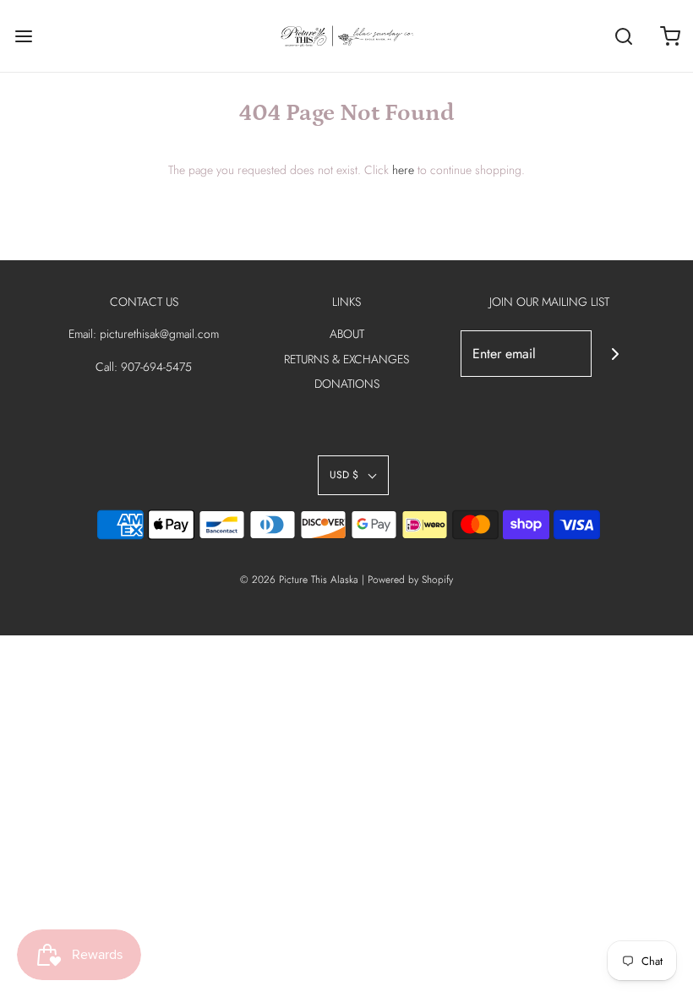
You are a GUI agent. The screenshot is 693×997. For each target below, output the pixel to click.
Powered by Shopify (410, 579)
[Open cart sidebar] (670, 36)
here (403, 169)
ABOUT (347, 333)
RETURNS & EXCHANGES (346, 359)
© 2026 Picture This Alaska (299, 579)
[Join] (615, 353)
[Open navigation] (23, 36)
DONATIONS (346, 383)
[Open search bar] (623, 36)
